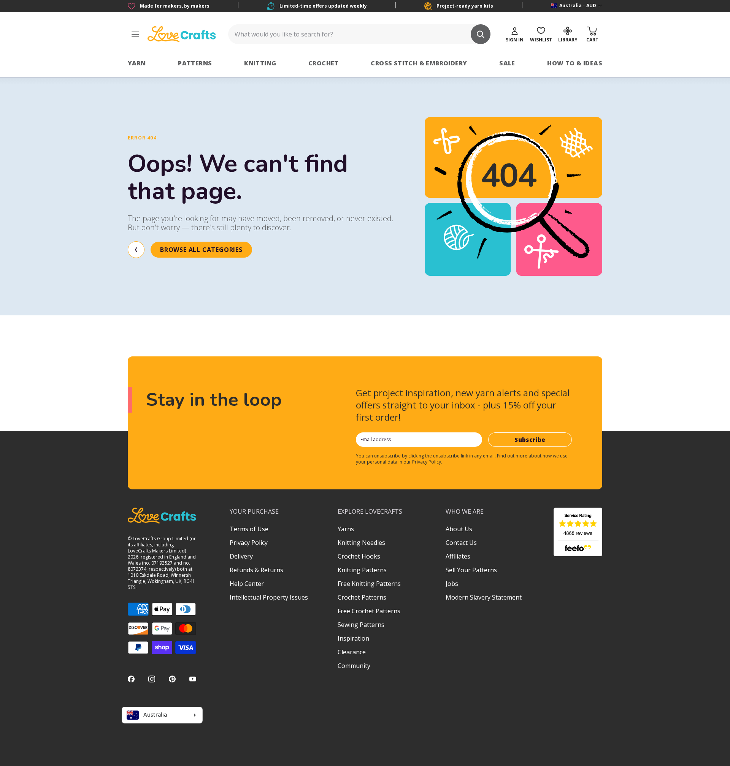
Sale (507, 63)
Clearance (352, 652)
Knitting (260, 63)
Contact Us (461, 542)
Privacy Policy (426, 462)
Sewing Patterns (361, 624)
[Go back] (136, 249)
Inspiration (353, 638)
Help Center (247, 583)
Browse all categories (201, 249)
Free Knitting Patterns (369, 583)
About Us (459, 529)
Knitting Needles (361, 542)
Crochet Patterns (362, 597)
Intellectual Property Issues (269, 597)
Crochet (323, 63)
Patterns (195, 63)
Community (354, 666)
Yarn (137, 63)
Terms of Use (249, 529)
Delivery (241, 556)
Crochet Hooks (359, 556)
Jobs (452, 583)
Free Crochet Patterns (369, 611)
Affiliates (458, 556)
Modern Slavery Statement (484, 597)
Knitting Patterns (362, 570)
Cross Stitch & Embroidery (419, 63)
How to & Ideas (574, 63)
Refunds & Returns (256, 570)
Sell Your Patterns (471, 570)
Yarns (346, 529)
